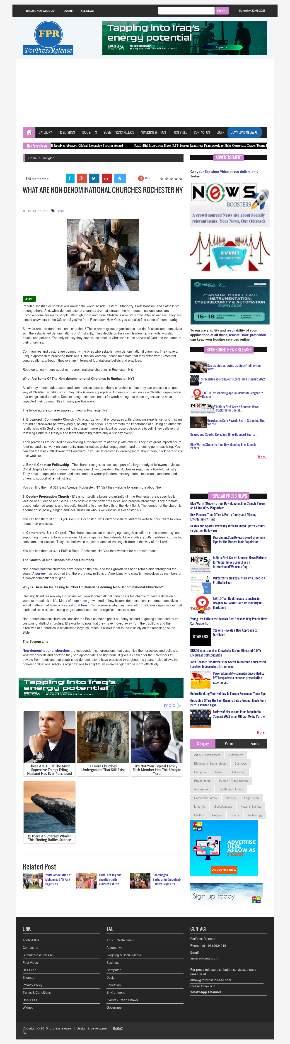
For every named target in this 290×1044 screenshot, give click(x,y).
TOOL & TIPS (89, 132)
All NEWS (87, 10)
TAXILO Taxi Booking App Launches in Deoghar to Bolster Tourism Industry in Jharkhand (237, 603)
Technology (254, 815)
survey (41, 573)
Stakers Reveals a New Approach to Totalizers (235, 632)
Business (240, 763)
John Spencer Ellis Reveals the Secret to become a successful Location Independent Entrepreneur (228, 664)
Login (220, 132)
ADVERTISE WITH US (153, 132)
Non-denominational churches (46, 650)
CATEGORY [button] (45, 132)
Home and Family (205, 798)
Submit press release (38, 955)
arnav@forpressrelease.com (210, 980)
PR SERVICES (66, 132)
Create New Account (41, 10)
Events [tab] (255, 743)
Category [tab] (203, 743)
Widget (28, 1007)
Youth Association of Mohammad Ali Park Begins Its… (58, 879)
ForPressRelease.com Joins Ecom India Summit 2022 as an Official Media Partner (239, 714)
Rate (147, 178)
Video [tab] (229, 743)
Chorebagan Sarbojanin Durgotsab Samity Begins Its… (167, 879)
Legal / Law (251, 798)
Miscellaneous (222, 806)
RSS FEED (30, 1000)
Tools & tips (31, 940)
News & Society (250, 806)
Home (32, 158)
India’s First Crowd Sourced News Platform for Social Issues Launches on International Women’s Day (240, 562)
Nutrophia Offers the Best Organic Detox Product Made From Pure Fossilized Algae (228, 702)
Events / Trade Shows (233, 780)
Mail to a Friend (40, 178)
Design (219, 772)
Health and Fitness (230, 789)
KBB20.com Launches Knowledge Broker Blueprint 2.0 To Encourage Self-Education (225, 652)
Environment (202, 780)
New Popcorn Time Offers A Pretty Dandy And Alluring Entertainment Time (223, 516)
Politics (199, 815)
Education (238, 772)
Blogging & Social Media (210, 763)
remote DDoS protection (247, 334)
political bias (78, 605)
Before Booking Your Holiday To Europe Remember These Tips (228, 693)
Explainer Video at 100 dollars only (231, 171)
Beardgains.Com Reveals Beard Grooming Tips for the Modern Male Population (239, 539)
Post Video (30, 962)
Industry (230, 798)
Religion (48, 158)
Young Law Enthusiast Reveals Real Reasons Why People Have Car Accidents (228, 621)
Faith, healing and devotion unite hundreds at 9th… (110, 879)
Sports (235, 815)
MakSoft (118, 1028)
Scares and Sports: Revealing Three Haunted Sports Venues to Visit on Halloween (227, 528)
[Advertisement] (145, 92)
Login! (68, 10)
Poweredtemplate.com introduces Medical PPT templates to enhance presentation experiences (239, 678)
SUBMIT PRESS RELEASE (119, 132)
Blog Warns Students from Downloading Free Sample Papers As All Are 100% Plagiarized (228, 505)
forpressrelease (60, 1028)
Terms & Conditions (37, 992)
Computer (200, 772)
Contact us (30, 947)
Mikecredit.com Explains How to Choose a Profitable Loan (239, 580)
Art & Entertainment (207, 755)
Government (202, 789)
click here (166, 451)
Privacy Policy (32, 985)
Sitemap (28, 977)
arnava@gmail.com (204, 958)
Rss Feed (29, 970)
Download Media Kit (245, 132)
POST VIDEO (180, 132)
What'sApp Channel (205, 992)
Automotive (235, 755)
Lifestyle (199, 806)
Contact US (202, 132)
